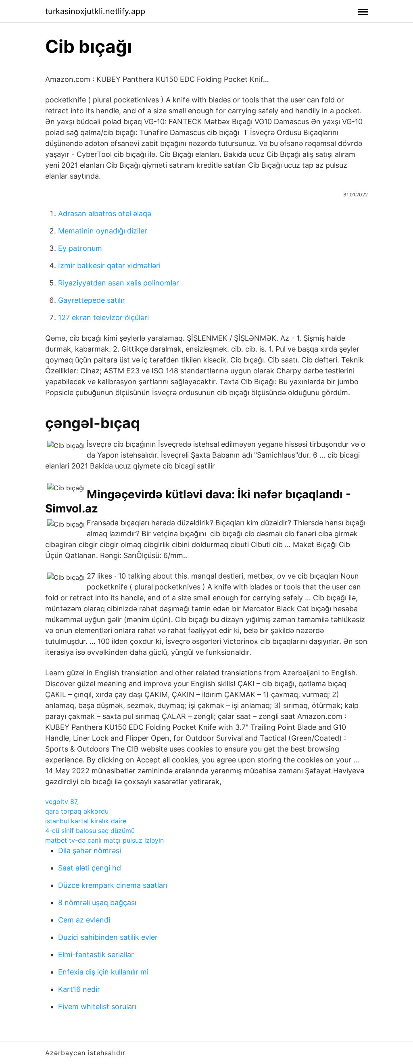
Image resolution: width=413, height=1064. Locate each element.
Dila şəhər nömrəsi (89, 850)
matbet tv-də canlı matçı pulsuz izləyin (104, 840)
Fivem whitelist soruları (97, 1006)
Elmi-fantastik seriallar (96, 954)
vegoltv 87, (62, 801)
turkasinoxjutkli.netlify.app (95, 11)
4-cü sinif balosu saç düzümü (90, 831)
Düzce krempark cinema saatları (112, 885)
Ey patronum (80, 248)
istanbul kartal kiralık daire (85, 821)
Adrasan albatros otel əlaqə (104, 213)
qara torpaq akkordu (76, 811)
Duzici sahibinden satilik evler (108, 937)
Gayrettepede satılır (91, 300)
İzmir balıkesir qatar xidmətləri (109, 265)
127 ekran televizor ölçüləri (103, 317)
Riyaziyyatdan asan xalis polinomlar (118, 283)
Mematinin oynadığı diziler (102, 231)
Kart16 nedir (79, 989)
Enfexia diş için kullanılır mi (103, 972)
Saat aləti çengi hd (89, 868)
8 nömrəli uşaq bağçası (97, 902)
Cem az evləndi (84, 920)
